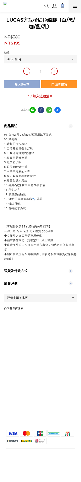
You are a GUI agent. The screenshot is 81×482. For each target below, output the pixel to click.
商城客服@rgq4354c (40, 346)
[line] (32, 110)
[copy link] (57, 110)
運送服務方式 (40, 418)
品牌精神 (40, 339)
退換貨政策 (40, 414)
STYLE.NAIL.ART (40, 342)
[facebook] (41, 110)
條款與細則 (40, 410)
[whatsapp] (49, 110)
